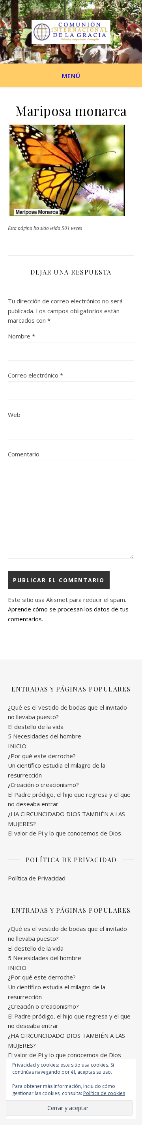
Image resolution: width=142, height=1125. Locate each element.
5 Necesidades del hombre (44, 736)
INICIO (17, 746)
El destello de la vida (36, 727)
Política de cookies (104, 1093)
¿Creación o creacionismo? (43, 785)
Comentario (23, 454)
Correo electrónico (35, 375)
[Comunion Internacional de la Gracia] (71, 32)
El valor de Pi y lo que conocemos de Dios (64, 833)
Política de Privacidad (36, 878)
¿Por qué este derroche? (42, 756)
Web (14, 415)
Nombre (21, 336)
